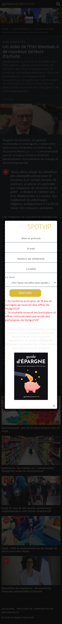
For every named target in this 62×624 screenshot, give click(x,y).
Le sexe (10, 277)
